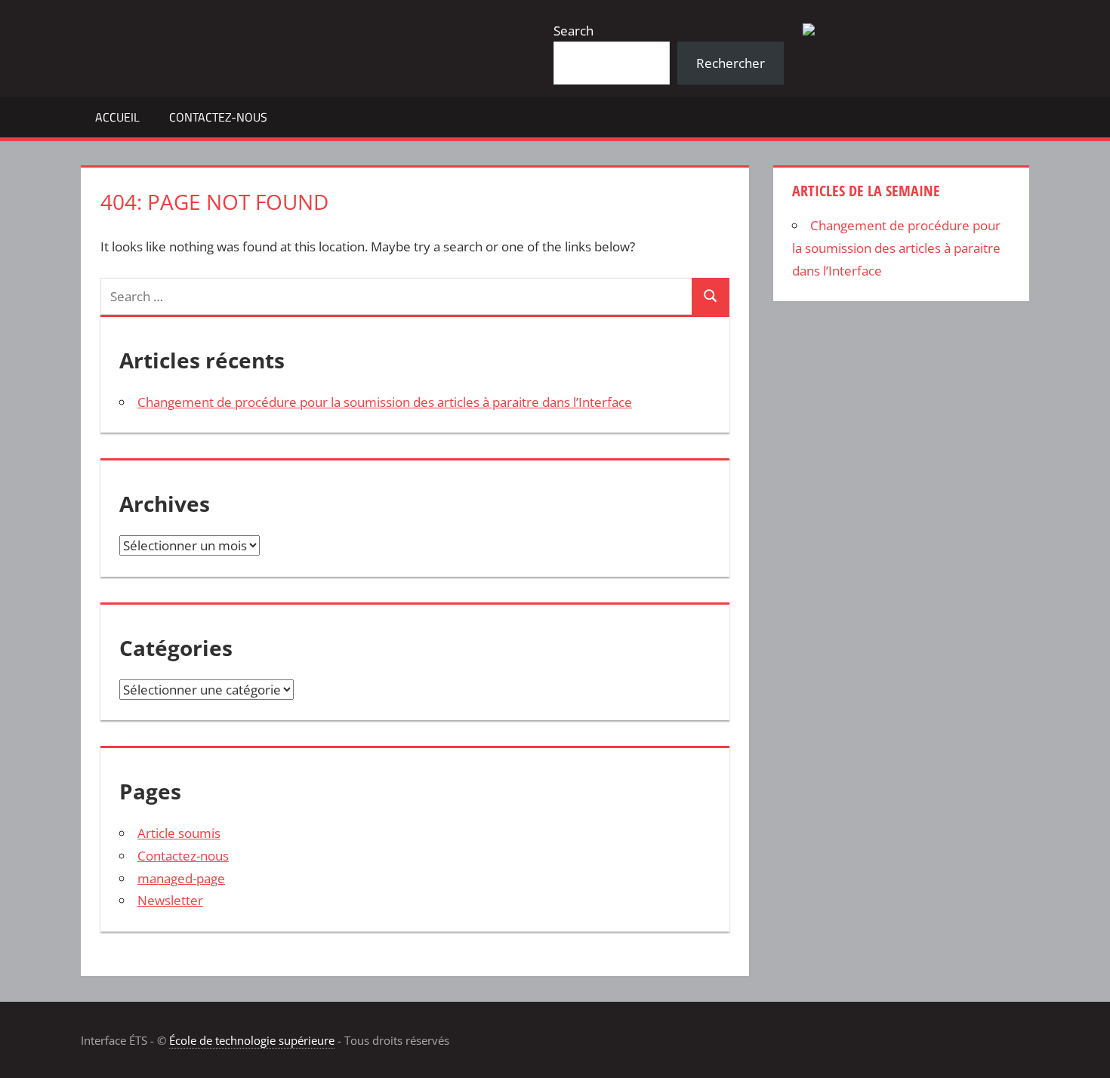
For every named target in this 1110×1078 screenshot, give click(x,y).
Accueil (117, 117)
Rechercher (730, 63)
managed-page (181, 878)
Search (573, 30)
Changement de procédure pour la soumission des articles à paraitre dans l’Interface (384, 402)
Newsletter (170, 900)
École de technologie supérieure (252, 1040)
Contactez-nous (218, 117)
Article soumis (178, 833)
